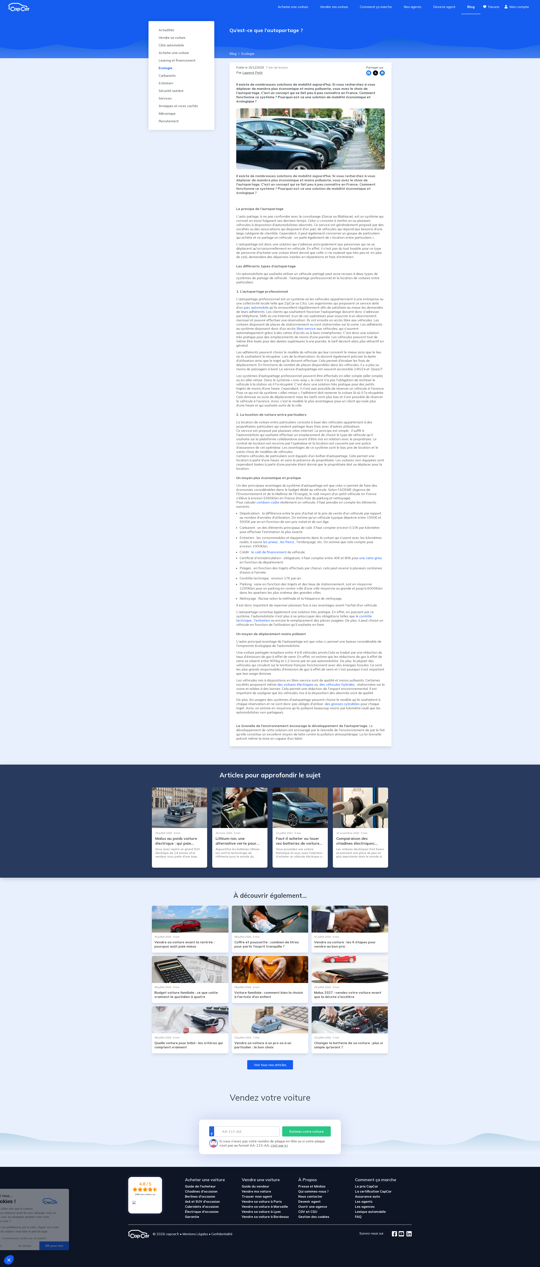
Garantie (192, 1217)
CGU (313, 1212)
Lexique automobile (370, 1212)
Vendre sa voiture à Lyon (261, 1212)
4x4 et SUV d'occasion (202, 1202)
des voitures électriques (295, 684)
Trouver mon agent (257, 1196)
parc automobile (256, 307)
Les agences (365, 1207)
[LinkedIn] (408, 1234)
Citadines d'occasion (201, 1191)
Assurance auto (367, 1196)
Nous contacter (310, 1196)
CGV (301, 1212)
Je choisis (48, 1245)
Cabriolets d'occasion (202, 1207)
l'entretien (262, 620)
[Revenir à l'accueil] (20, 7)
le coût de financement (269, 552)
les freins (287, 542)
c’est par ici (279, 1145)
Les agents (364, 1202)
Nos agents (412, 7)
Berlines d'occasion (200, 1196)
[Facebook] (394, 1234)
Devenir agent (444, 7)
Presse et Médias (311, 1186)
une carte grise (371, 558)
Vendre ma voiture (334, 7)
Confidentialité (221, 1234)
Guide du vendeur (255, 1186)
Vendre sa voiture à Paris (262, 1202)
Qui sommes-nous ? (313, 1191)
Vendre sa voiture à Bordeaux (265, 1217)
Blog (471, 7)
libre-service (306, 328)
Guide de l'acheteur (200, 1186)
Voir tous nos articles (270, 1065)
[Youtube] (400, 1234)
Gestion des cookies (313, 1217)
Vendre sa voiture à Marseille (265, 1207)
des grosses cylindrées (342, 704)
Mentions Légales (195, 1234)
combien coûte (267, 502)
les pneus (270, 542)
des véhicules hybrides (337, 684)
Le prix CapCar (366, 1186)
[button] (9, 1260)
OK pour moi (78, 1245)
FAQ (358, 1217)
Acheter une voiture (293, 7)
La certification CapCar (373, 1191)
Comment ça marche (376, 7)
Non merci (19, 1245)
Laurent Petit (252, 72)
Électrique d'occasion (202, 1212)
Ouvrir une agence (312, 1207)
